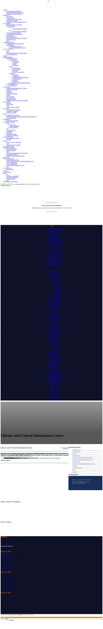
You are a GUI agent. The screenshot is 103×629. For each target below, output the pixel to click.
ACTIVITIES (7, 101)
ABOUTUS (7, 15)
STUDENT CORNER (9, 122)
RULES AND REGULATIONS (14, 34)
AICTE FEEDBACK (12, 54)
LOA (8, 50)
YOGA (8, 95)
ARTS (11, 66)
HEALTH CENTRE (12, 149)
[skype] (8, 616)
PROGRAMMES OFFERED (20, 29)
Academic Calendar (9, 565)
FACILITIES (7, 87)
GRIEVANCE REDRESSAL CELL (15, 165)
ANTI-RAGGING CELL (13, 160)
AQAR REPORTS (11, 118)
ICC (8, 166)
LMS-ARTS (13, 124)
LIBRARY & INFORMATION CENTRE (17, 88)
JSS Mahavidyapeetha (9, 576)
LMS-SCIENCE (14, 127)
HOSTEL (9, 91)
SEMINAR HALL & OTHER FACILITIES (17, 100)
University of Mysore (9, 585)
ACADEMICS (7, 23)
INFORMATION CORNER (10, 181)
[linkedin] (5, 616)
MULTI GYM (10, 96)
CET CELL (6, 157)
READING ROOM (11, 99)
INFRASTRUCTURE (12, 89)
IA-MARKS (10, 131)
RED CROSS (10, 104)
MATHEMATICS (17, 79)
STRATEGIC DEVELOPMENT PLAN (16, 22)
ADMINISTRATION (9, 42)
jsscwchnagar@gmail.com (7, 546)
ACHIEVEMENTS (8, 137)
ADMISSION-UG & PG (16, 46)
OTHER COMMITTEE (9, 147)
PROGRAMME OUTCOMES (14, 24)
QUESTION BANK (12, 134)
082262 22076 (6, 545)
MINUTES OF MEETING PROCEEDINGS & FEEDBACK (22, 116)
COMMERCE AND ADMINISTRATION (20, 83)
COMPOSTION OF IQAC (13, 115)
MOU (8, 152)
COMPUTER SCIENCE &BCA (21, 77)
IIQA (5, 173)
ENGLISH (15, 62)
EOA (8, 51)
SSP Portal (7, 579)
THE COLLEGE (11, 18)
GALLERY (6, 108)
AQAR (5, 170)
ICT (8, 129)
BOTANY (15, 74)
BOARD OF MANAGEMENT (14, 14)
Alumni (2, 185)
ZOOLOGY (16, 81)
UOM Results (7, 558)
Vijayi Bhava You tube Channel (11, 555)
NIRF (5, 56)
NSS (8, 106)
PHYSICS (15, 80)
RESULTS (9, 133)
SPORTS (9, 103)
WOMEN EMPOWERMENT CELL (16, 156)
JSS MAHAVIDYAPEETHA (14, 11)
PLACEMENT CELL (9, 146)
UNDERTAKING (11, 179)
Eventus (32, 614)
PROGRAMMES (11, 26)
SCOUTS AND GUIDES (13, 107)
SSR (8, 143)
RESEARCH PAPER (12, 154)
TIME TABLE (10, 35)
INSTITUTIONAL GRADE (14, 145)
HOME (5, 10)
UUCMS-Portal (7, 172)
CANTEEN (9, 92)
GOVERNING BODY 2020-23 (14, 19)
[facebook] (1, 616)
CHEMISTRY (16, 76)
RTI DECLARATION (12, 177)
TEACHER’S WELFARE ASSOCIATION (17, 153)
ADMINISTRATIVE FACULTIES (15, 43)
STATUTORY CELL (9, 158)
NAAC (5, 141)
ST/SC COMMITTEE (12, 162)
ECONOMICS (16, 68)
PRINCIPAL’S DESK (12, 20)
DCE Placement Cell (9, 582)
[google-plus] (3, 616)
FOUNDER (10, 16)
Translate (11, 620)
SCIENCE (12, 73)
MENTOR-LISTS (11, 150)
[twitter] (10, 616)
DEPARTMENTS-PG (12, 84)
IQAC (5, 114)
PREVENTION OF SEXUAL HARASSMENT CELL (20, 161)
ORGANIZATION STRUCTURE (15, 12)
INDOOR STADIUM (12, 93)
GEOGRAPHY (16, 69)
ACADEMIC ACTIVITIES (13, 110)
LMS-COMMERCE (15, 126)
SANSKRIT (16, 65)
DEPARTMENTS (8, 57)
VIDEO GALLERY (12, 112)
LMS (8, 123)
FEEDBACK (7, 119)
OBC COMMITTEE (12, 164)
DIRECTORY (10, 169)
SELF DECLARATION (12, 176)
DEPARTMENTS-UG (12, 58)
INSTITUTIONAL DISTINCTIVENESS (17, 38)
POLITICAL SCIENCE (18, 72)
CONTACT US (7, 168)
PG (10, 30)
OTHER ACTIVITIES (12, 111)
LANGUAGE (13, 60)
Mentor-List (7, 568)
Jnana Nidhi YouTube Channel (11, 588)
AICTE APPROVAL (53, 267)
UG (10, 27)
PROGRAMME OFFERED (19, 31)
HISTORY (15, 70)
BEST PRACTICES (12, 37)
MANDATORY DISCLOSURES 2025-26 (17, 53)
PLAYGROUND (11, 97)
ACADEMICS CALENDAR (14, 33)
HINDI (14, 64)
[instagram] (13, 616)
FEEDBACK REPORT (12, 120)
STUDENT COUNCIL (12, 135)
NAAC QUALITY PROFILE (14, 142)
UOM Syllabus (8, 561)
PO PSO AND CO (11, 39)
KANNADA (16, 61)
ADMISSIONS (10, 45)
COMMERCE (13, 85)
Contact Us (8, 185)
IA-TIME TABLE (11, 130)
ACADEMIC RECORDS (13, 138)
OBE (8, 41)
